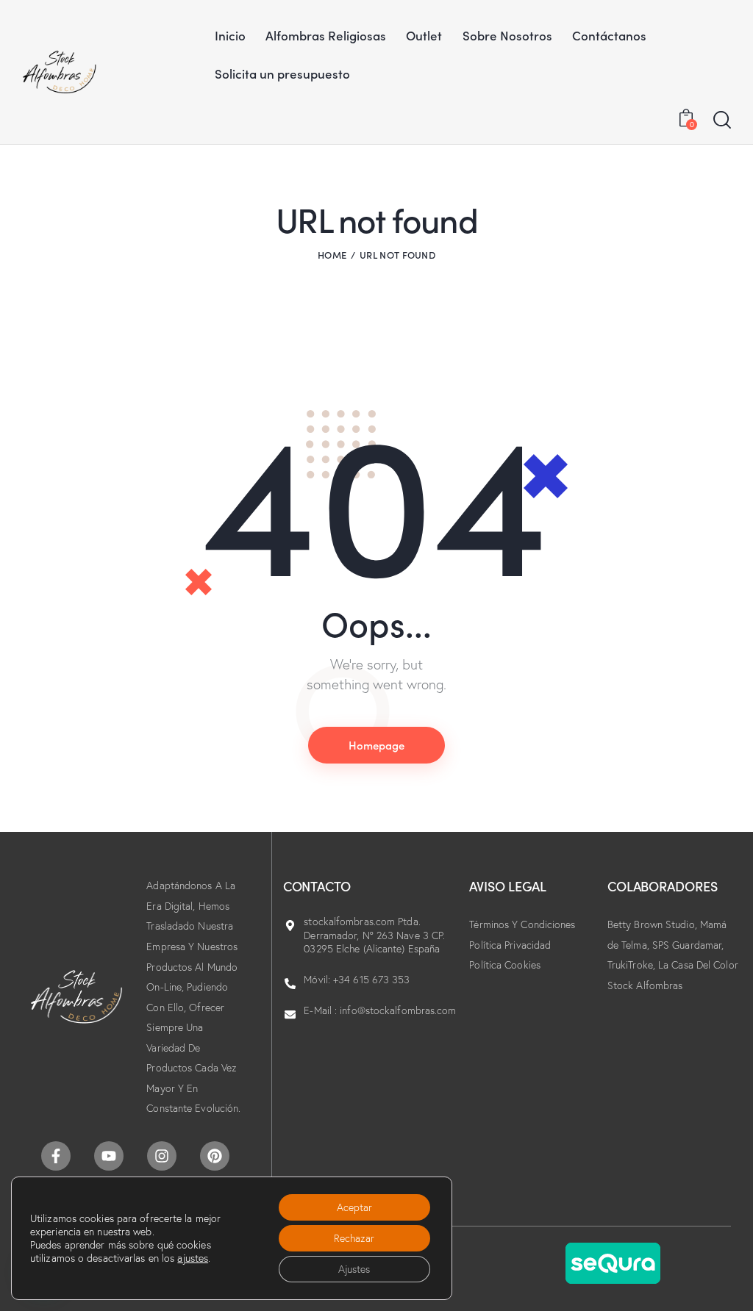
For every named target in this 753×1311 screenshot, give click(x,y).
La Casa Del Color (698, 964)
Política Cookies (504, 964)
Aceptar (354, 1207)
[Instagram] (161, 1156)
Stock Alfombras (645, 985)
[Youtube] (109, 1156)
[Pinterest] (214, 1156)
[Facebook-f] (56, 1156)
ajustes (192, 1258)
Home (332, 255)
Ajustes (354, 1269)
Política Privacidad (510, 945)
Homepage (376, 745)
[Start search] (722, 120)
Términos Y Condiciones (522, 924)
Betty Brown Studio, (653, 924)
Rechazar (354, 1238)
